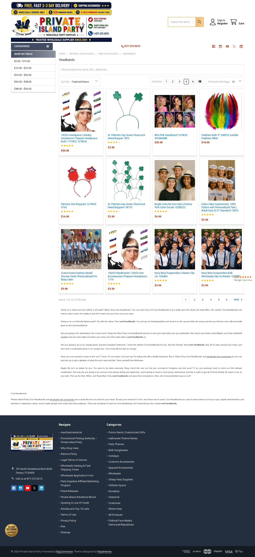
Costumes (114, 503)
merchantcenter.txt (71, 432)
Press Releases (69, 491)
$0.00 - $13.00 (22, 61)
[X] (234, 46)
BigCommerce (64, 551)
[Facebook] (214, 46)
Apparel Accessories (121, 467)
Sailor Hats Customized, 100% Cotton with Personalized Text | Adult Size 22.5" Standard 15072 (219, 207)
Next (237, 299)
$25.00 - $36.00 (22, 74)
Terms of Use (68, 514)
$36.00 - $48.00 (22, 81)
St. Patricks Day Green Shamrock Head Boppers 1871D (126, 206)
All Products (116, 514)
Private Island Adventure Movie (78, 497)
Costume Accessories (121, 461)
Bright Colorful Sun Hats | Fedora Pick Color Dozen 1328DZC (173, 206)
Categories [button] (21, 46)
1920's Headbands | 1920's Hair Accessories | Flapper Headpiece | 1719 (127, 276)
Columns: (157, 81)
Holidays (114, 455)
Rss (63, 526)
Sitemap (65, 532)
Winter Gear (115, 508)
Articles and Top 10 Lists (75, 508)
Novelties (114, 491)
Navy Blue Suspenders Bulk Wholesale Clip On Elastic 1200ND (220, 274)
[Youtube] (227, 46)
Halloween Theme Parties (123, 438)
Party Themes (116, 444)
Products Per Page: (219, 81)
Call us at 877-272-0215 (29, 478)
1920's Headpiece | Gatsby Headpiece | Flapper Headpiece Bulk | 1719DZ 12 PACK (79, 138)
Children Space (117, 485)
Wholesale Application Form (77, 475)
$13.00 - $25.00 (22, 67)
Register (222, 23)
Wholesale (115, 473)
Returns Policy (69, 453)
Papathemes (104, 551)
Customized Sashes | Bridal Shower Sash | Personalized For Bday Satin (79, 276)
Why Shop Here (69, 448)
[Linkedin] (241, 46)
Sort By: (65, 81)
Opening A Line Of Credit (75, 502)
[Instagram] (220, 46)
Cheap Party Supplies (121, 479)
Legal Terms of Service (74, 459)
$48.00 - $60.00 (22, 88)
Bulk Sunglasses (118, 450)
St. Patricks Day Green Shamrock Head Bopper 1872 (126, 137)
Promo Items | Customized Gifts (127, 432)
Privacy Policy (68, 520)
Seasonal (114, 497)
